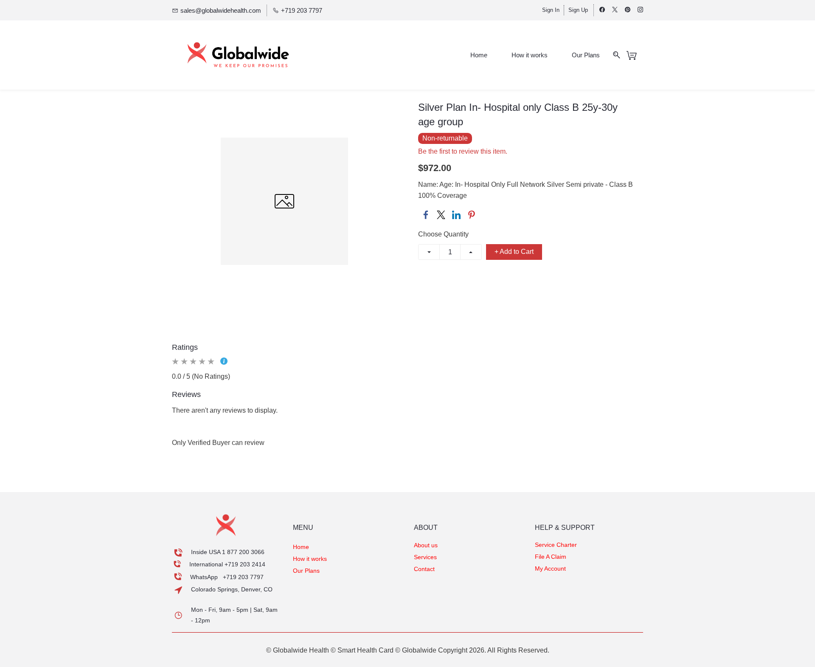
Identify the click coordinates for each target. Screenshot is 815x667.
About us (426, 545)
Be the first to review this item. (462, 151)
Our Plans (306, 570)
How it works (310, 558)
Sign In (550, 10)
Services (425, 557)
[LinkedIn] (456, 214)
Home (301, 546)
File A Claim (550, 556)
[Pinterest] (471, 214)
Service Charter (556, 544)
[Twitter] (441, 214)
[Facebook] (425, 214)
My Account (550, 568)
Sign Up (578, 10)
